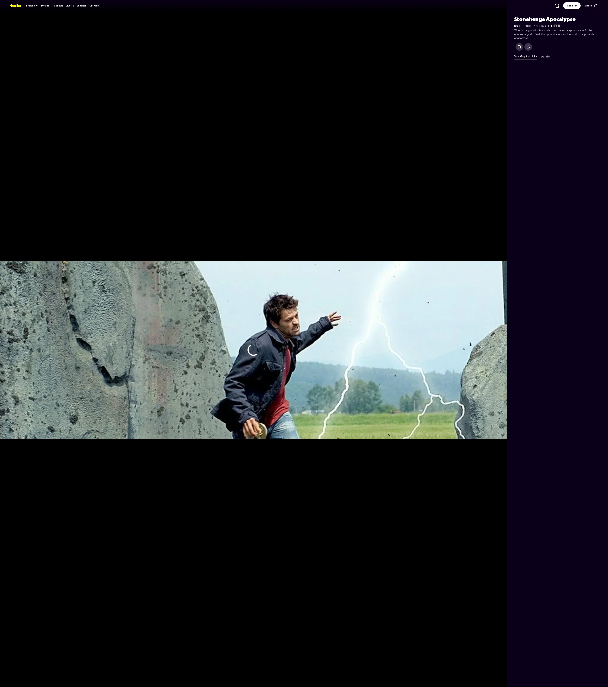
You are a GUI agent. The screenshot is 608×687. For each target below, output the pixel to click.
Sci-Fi (517, 26)
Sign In (588, 5)
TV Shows (57, 5)
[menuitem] (32, 6)
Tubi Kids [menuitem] (93, 5)
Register (572, 5)
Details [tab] (545, 56)
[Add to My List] (519, 47)
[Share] (528, 47)
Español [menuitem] (81, 5)
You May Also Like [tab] (525, 56)
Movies (45, 5)
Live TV (70, 5)
